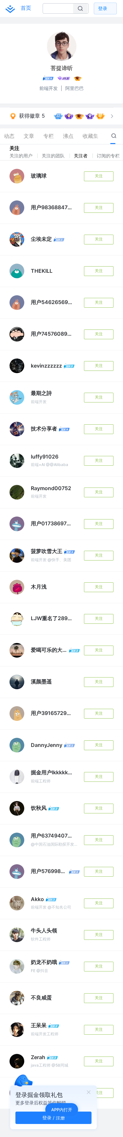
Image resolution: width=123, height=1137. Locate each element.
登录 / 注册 (53, 1117)
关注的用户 (22, 155)
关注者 (81, 155)
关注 (99, 175)
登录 (102, 8)
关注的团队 (54, 155)
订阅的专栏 (109, 155)
